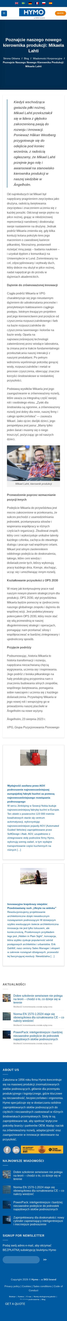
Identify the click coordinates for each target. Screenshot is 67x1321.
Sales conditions (42, 1286)
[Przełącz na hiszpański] (50, 3)
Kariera (21, 1297)
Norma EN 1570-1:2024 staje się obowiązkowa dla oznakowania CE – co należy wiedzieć (38, 1017)
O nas (28, 1297)
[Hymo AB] (32, 13)
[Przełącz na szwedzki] (23, 3)
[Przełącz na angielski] (16, 3)
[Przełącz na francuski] (37, 3)
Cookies (26, 1286)
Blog (26, 58)
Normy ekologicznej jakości (45, 1297)
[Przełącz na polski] (43, 3)
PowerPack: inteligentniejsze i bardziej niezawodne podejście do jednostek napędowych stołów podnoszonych (38, 1036)
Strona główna (11, 58)
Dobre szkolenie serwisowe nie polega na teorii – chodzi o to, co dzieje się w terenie (38, 999)
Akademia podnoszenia (29, 1299)
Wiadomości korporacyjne (47, 58)
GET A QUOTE (15, 1303)
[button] (4, 13)
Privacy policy (12, 1286)
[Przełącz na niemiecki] (30, 3)
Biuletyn (12, 1297)
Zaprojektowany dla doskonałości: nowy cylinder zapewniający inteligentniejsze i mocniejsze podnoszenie (38, 1221)
